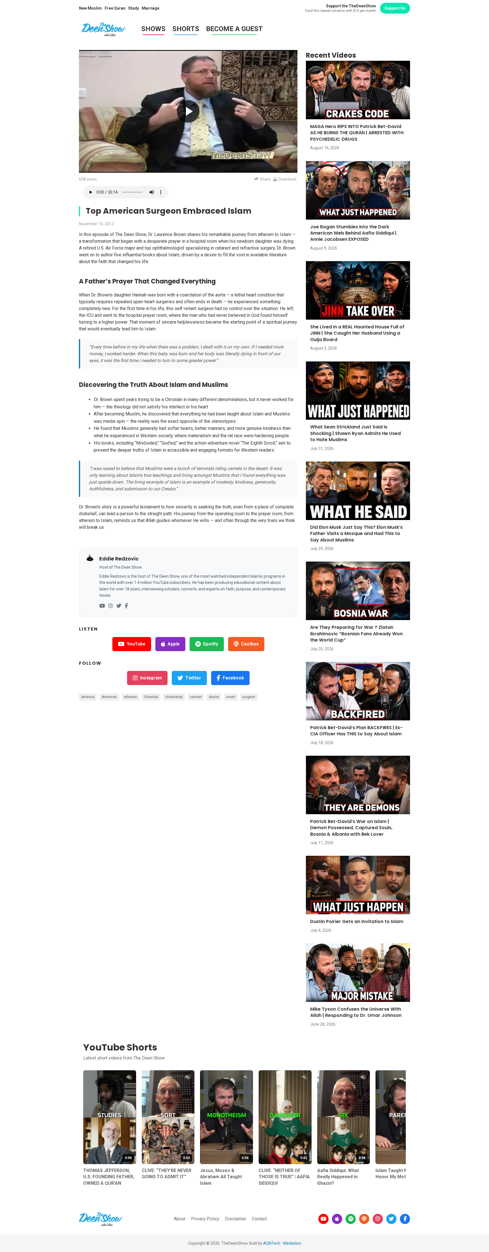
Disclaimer (235, 1218)
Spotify (210, 644)
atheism (130, 697)
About (179, 1218)
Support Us (395, 8)
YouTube (136, 644)
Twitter (193, 678)
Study (133, 8)
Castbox (250, 644)
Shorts (185, 29)
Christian (151, 697)
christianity (174, 697)
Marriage (150, 8)
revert (230, 697)
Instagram (151, 678)
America (88, 697)
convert (196, 697)
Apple (174, 644)
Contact (259, 1218)
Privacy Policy (205, 1218)
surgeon (248, 697)
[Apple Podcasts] (337, 1219)
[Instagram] (110, 606)
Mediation (292, 1243)
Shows (153, 29)
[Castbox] (364, 1219)
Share (265, 179)
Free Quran (115, 8)
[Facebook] (126, 606)
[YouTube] (102, 606)
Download (287, 179)
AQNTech (271, 1243)
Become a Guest (234, 29)
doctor (214, 697)
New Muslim (90, 8)
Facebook (233, 678)
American (109, 697)
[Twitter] (118, 606)
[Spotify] (351, 1219)
